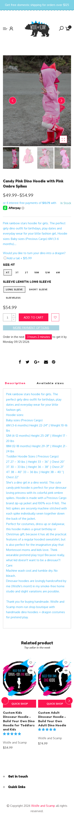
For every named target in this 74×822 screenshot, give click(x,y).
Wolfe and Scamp (15, 742)
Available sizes (50, 383)
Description (15, 383)
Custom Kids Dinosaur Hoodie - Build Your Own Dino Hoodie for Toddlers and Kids (19, 721)
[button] (12, 734)
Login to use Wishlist (55, 317)
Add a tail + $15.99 (19, 258)
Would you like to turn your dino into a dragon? (34, 253)
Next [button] (61, 100)
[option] (37, 100)
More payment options (31, 328)
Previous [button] (12, 100)
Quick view (30, 670)
